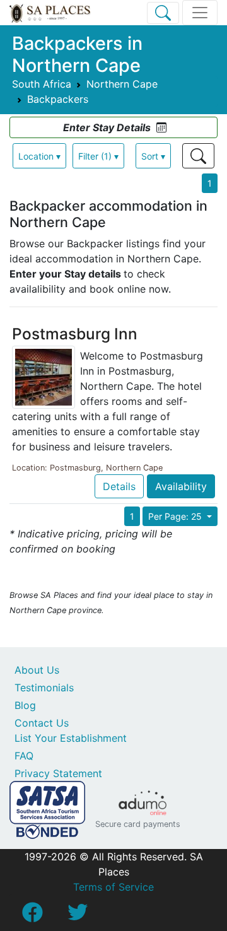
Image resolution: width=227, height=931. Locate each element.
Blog (25, 705)
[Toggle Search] (163, 13)
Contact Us (42, 723)
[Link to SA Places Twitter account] (77, 916)
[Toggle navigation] (200, 12)
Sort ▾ (153, 156)
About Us (37, 670)
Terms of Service (113, 887)
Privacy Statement (58, 773)
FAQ (24, 755)
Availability (181, 486)
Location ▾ (39, 156)
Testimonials (44, 687)
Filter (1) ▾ (98, 156)
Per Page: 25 (176, 516)
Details (119, 486)
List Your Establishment (71, 738)
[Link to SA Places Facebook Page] (32, 916)
